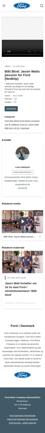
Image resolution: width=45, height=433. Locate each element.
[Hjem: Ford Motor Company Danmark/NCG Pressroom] (22, 5)
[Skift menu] (3, 6)
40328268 (22, 188)
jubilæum (15, 124)
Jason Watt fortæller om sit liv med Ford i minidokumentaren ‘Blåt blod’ (21, 289)
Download (11, 109)
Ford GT (24, 124)
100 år (7, 124)
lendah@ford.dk (22, 184)
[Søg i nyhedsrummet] (42, 6)
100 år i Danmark (21, 128)
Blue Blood (14, 121)
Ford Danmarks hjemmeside (22, 416)
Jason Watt (33, 124)
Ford (7, 121)
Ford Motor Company (30, 121)
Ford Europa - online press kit (22, 423)
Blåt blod (9, 128)
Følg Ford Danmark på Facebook (22, 419)
